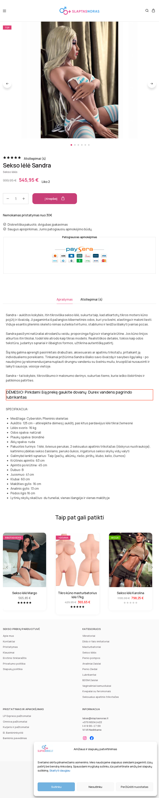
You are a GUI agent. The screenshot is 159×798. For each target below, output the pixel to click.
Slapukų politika (12, 669)
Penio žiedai (89, 669)
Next (152, 83)
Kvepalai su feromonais (96, 691)
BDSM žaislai (90, 680)
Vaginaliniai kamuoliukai (96, 686)
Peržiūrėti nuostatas (134, 787)
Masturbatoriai (91, 647)
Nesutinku (95, 787)
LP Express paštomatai (17, 716)
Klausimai (8, 652)
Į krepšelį (51, 199)
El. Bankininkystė (13, 732)
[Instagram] (84, 738)
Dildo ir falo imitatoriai (95, 641)
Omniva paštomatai (15, 721)
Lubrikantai (89, 674)
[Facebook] (91, 738)
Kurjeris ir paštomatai (16, 727)
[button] (152, 567)
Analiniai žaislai (91, 663)
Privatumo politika (14, 663)
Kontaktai (9, 641)
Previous (7, 83)
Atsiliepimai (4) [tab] (91, 299)
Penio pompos (91, 658)
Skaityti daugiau (59, 770)
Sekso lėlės (10, 172)
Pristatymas (10, 647)
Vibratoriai (88, 636)
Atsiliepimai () (35, 158)
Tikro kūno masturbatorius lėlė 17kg (77, 595)
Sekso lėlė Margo (24, 593)
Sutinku (56, 787)
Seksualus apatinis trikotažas (100, 697)
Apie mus (8, 636)
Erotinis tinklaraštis (15, 658)
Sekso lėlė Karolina (130, 593)
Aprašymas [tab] (65, 299)
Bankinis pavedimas (15, 738)
